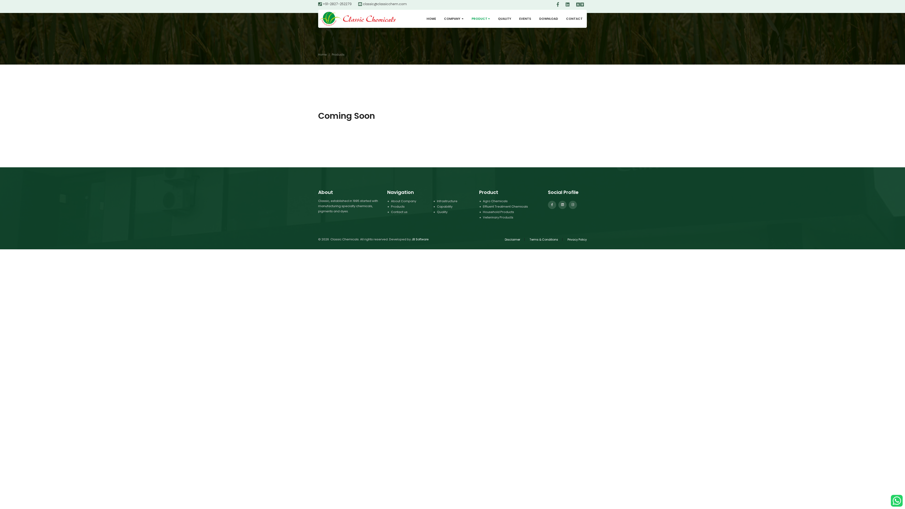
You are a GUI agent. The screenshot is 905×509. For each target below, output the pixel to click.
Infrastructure (447, 201)
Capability (444, 206)
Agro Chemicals (495, 201)
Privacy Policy (577, 240)
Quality (504, 18)
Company (454, 18)
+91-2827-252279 (337, 4)
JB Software (419, 239)
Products (338, 55)
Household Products (498, 212)
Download (548, 18)
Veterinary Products (498, 217)
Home (431, 18)
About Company (403, 201)
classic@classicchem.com (385, 4)
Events (525, 18)
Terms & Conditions (544, 240)
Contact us (399, 212)
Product (482, 18)
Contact (574, 18)
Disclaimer (512, 240)
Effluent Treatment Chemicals (505, 206)
